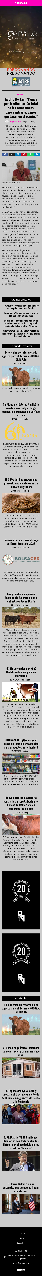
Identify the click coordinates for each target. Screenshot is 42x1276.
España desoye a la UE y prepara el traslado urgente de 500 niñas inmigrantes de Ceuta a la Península (21, 1096)
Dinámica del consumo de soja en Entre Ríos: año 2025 (21, 542)
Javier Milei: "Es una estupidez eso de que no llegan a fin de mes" (21, 314)
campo (20, 94)
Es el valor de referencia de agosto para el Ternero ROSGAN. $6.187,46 (21, 356)
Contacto (21, 1233)
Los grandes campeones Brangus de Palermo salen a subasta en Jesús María (21, 597)
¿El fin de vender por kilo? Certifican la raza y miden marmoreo (21, 672)
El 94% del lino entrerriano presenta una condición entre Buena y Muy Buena (21, 483)
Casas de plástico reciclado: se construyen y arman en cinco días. (21, 1051)
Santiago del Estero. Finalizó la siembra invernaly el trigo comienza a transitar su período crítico (21, 409)
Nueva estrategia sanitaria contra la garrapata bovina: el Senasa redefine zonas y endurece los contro (21, 802)
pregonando (15, 121)
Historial (21, 1238)
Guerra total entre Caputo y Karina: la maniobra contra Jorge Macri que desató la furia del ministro (21, 333)
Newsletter (21, 1243)
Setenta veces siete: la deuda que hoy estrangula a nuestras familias (21, 307)
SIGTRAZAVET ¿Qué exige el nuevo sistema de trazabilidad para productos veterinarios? (21, 743)
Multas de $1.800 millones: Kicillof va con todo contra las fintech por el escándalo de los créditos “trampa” (21, 323)
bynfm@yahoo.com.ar (21, 1263)
